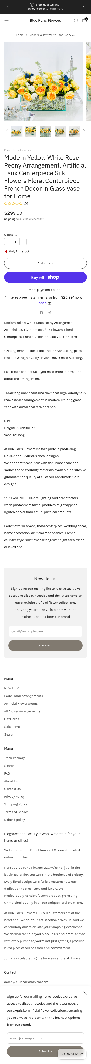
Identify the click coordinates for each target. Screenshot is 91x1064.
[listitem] (45, 7)
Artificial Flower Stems (21, 704)
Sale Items (12, 727)
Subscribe (45, 1051)
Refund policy (14, 820)
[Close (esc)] (84, 992)
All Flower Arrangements (22, 711)
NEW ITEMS (12, 688)
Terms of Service (16, 812)
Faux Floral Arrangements (23, 696)
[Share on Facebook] (41, 312)
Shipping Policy (16, 804)
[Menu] (6, 20)
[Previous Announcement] (7, 7)
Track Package (14, 758)
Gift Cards (11, 719)
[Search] (76, 20)
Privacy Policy (14, 797)
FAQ (7, 773)
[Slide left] (8, 131)
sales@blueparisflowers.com (26, 982)
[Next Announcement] (84, 7)
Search (9, 734)
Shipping (9, 219)
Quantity (11, 234)
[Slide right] (83, 131)
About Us (11, 781)
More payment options (46, 290)
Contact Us (12, 789)
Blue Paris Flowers (45, 20)
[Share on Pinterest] (49, 312)
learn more (56, 8)
